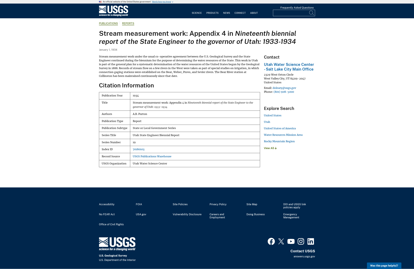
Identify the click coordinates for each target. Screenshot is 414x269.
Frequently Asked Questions (297, 7)
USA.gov (141, 214)
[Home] (113, 15)
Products (212, 13)
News (226, 13)
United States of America (280, 128)
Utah (267, 121)
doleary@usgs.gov (284, 88)
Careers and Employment (217, 216)
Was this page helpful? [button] (384, 265)
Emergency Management (291, 216)
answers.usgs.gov (304, 256)
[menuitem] (197, 11)
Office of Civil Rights (111, 224)
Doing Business (255, 214)
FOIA (139, 204)
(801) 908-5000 (284, 91)
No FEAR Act (107, 214)
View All (269, 148)
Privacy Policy (218, 204)
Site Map (251, 204)
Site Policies (180, 204)
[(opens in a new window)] (271, 241)
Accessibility (106, 204)
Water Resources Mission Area (283, 134)
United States (272, 115)
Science (197, 13)
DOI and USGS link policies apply (294, 206)
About (254, 13)
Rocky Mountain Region (279, 141)
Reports (128, 23)
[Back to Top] (402, 257)
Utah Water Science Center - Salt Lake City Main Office (289, 66)
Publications (108, 23)
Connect (240, 13)
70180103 (138, 149)
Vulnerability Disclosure (187, 214)
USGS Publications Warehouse (152, 156)
